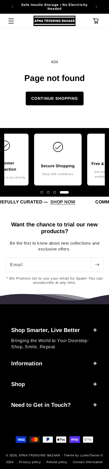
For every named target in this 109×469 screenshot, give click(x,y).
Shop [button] (18, 384)
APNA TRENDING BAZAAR (39, 455)
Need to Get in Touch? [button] (41, 405)
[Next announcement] (96, 7)
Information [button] (26, 363)
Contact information (88, 462)
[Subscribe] (97, 264)
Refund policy (56, 462)
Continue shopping (54, 98)
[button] (11, 21)
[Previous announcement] (13, 7)
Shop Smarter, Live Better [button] (45, 330)
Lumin (89, 455)
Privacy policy (30, 462)
